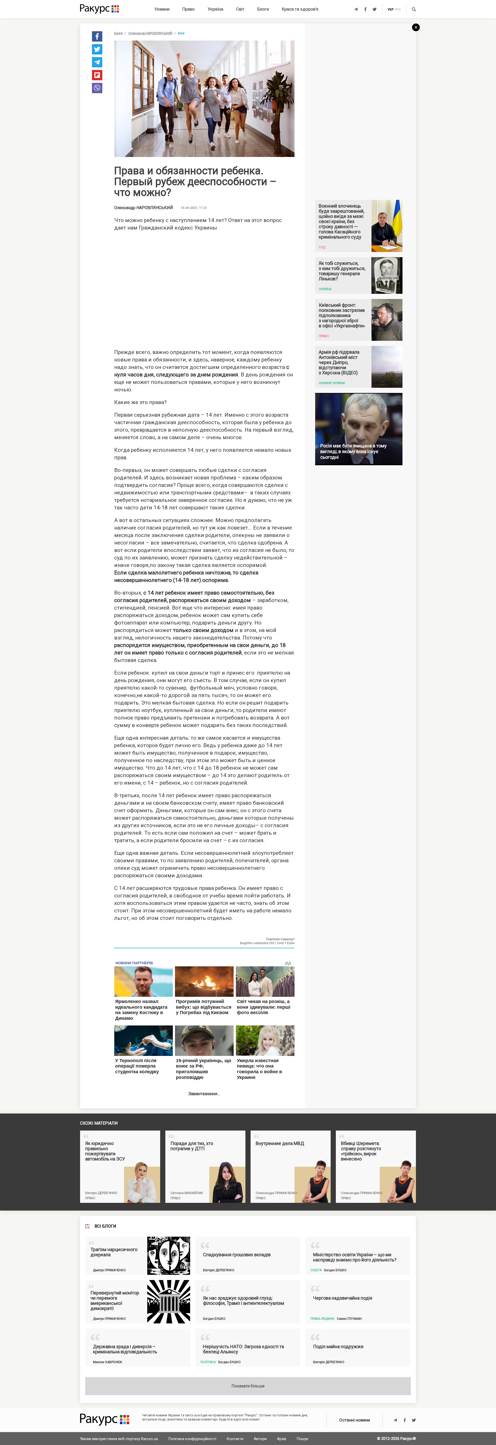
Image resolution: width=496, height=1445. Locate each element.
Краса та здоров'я (300, 9)
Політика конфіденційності (192, 1438)
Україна (215, 9)
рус (398, 9)
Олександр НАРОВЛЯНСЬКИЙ (150, 33)
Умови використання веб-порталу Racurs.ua (119, 1438)
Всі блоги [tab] (105, 1226)
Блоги (263, 9)
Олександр (143, 208)
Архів (281, 1438)
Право (188, 9)
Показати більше (248, 1386)
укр (390, 9)
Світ (240, 9)
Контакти (235, 1438)
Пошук (302, 1438)
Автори (260, 1438)
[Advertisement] (204, 288)
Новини (162, 9)
